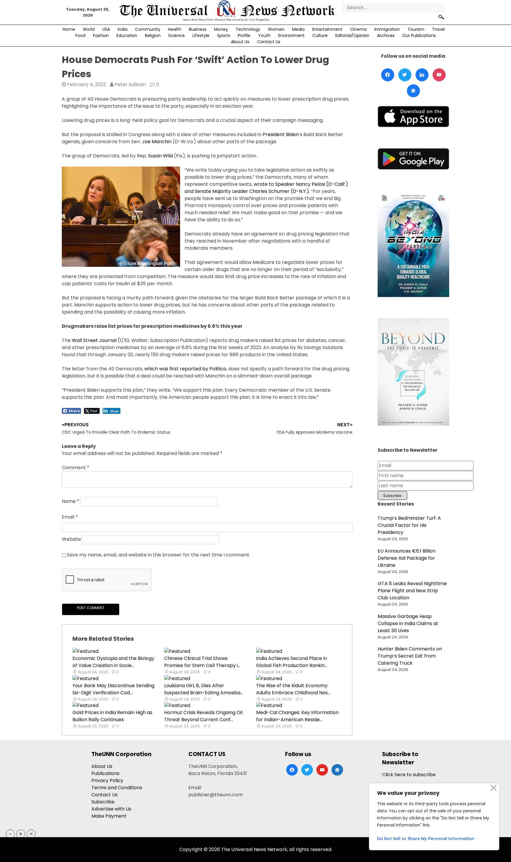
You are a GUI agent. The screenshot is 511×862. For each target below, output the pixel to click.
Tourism (415, 29)
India (122, 29)
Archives (385, 35)
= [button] (31, 834)
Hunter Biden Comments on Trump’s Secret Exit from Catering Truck (410, 655)
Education (127, 35)
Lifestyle (201, 35)
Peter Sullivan (130, 84)
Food (80, 35)
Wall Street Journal (94, 340)
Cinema (358, 29)
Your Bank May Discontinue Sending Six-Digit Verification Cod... (113, 689)
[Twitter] (404, 75)
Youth (264, 35)
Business (197, 29)
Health (174, 29)
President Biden (281, 134)
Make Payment (109, 816)
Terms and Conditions (116, 787)
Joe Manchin (157, 141)
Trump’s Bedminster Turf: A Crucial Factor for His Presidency (409, 525)
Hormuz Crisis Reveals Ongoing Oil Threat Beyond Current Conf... (203, 716)
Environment (291, 35)
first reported (185, 368)
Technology (248, 29)
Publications (105, 773)
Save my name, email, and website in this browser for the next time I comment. (158, 554)
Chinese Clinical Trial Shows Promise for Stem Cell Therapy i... (202, 662)
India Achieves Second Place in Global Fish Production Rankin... (291, 662)
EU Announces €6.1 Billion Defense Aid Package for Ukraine (407, 558)
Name (70, 501)
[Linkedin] (422, 75)
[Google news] (413, 91)
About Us (240, 42)
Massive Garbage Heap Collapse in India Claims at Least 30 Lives (408, 623)
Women (276, 29)
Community (147, 29)
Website (71, 539)
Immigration (387, 29)
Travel (438, 29)
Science (176, 35)
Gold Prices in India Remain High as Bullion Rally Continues (112, 716)
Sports (223, 35)
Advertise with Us (111, 808)
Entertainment (327, 29)
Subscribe (102, 801)
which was (156, 368)
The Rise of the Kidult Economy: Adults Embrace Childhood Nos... (293, 689)
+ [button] (21, 834)
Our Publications (419, 35)
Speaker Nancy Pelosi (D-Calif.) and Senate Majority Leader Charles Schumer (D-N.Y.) (266, 188)
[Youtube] (439, 75)
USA (106, 29)
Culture (320, 35)
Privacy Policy (107, 780)
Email (70, 517)
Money (221, 29)
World (89, 29)
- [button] (10, 834)
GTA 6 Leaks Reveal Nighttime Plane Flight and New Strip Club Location (412, 590)
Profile (244, 35)
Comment (75, 467)
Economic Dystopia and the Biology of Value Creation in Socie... (113, 662)
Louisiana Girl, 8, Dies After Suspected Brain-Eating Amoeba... (203, 689)
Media (298, 29)
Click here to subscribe (409, 774)
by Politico (213, 368)
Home (69, 29)
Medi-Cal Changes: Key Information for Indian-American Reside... (297, 716)
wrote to (264, 184)
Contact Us (268, 42)
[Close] (494, 788)
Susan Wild (160, 155)
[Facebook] (387, 75)
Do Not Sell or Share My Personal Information (425, 839)
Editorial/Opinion (352, 35)
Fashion (101, 35)
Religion (153, 35)
